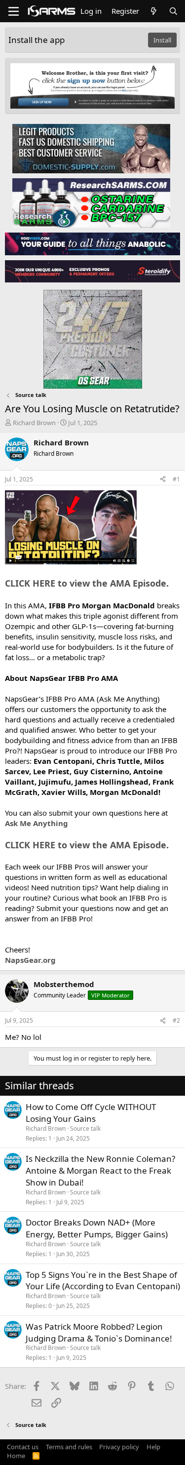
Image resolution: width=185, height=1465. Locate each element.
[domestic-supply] (91, 148)
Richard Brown (34, 422)
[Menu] (13, 11)
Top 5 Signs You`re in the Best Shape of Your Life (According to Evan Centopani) (103, 1280)
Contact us (22, 1446)
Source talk (85, 1128)
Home (16, 1455)
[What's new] (153, 11)
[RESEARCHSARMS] (91, 202)
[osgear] (93, 336)
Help (153, 1446)
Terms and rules (69, 1446)
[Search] (173, 11)
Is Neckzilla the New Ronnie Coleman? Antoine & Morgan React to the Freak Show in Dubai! (100, 1170)
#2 (176, 1020)
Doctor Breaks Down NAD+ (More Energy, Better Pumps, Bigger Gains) (97, 1228)
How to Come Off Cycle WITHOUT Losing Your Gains (91, 1112)
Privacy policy (119, 1446)
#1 (176, 479)
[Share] (162, 479)
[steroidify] (92, 271)
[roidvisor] (92, 243)
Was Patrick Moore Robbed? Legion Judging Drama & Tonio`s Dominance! (99, 1332)
